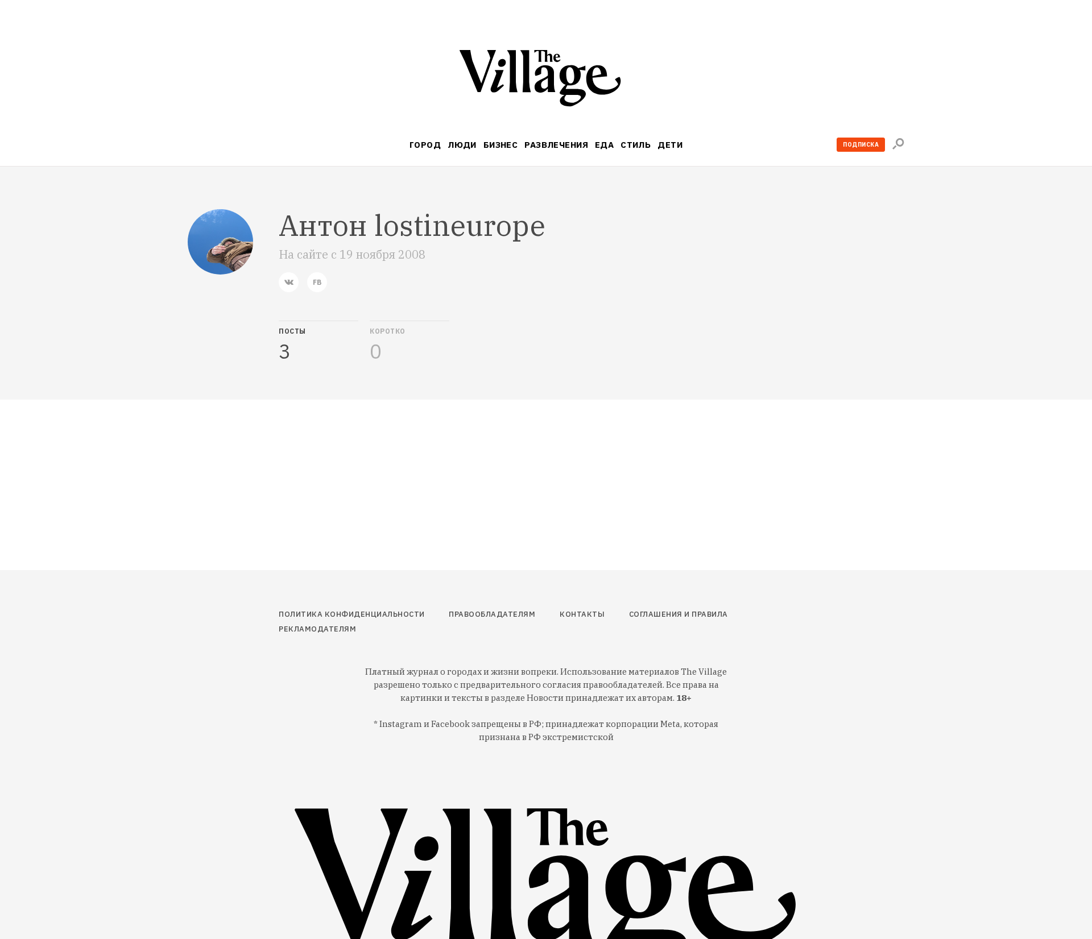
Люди (462, 144)
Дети (669, 144)
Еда (604, 144)
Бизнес (500, 144)
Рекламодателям (317, 629)
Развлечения (556, 144)
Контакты (582, 614)
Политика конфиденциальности (352, 614)
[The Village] (546, 80)
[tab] (318, 342)
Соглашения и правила (678, 614)
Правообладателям (492, 614)
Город (425, 144)
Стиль (636, 144)
